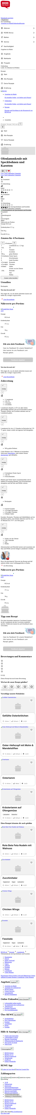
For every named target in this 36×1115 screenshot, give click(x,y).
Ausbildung (8, 1024)
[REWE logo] (4, 91)
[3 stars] (18, 687)
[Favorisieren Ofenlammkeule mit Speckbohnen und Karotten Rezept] (8, 171)
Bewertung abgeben (7, 690)
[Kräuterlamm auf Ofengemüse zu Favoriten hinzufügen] (31, 792)
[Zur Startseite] (7, 12)
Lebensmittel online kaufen (13, 1003)
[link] (20, 96)
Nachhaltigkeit (9, 1018)
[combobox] (10, 124)
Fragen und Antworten (11, 1036)
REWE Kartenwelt (10, 1056)
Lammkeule (20, 952)
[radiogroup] (18, 687)
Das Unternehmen (10, 1020)
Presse (6, 1025)
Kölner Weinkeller (10, 1061)
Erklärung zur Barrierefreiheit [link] (13, 1096)
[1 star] (5, 687)
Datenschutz (8, 1084)
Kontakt (7, 1027)
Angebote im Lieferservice (13, 987)
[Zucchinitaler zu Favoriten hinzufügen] (31, 862)
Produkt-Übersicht (10, 1008)
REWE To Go (9, 1054)
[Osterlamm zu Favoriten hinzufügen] (31, 762)
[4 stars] (25, 687)
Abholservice (9, 1006)
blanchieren (11, 453)
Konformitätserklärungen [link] (12, 1094)
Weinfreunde (8, 1058)
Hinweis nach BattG (11, 1091)
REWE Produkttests (11, 994)
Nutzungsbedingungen (11, 1087)
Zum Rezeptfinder (8, 299)
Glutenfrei (18, 173)
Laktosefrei (11, 173)
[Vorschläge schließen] (3, 127)
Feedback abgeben (18, 360)
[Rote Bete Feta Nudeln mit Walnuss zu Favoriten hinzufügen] (31, 830)
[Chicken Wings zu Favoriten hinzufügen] (31, 894)
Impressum (8, 1086)
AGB (6, 1082)
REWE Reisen (9, 1053)
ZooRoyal (8, 1060)
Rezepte (19, 109)
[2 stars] (11, 687)
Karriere (7, 1022)
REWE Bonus (9, 989)
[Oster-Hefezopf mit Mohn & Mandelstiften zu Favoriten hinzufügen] (31, 730)
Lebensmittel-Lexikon (11, 1037)
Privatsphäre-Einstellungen (13, 1089)
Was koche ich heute (11, 1042)
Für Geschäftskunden (11, 1010)
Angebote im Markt (11, 986)
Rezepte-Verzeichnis (11, 1039)
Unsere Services (9, 991)
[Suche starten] (20, 123)
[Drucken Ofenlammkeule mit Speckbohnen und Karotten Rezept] (3, 171)
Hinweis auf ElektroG (11, 1092)
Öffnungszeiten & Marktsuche (14, 1041)
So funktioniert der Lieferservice (14, 1005)
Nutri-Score (8, 1044)
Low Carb (4, 173)
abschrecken (4, 455)
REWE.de (4, 952)
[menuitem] (18, 28)
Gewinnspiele (9, 993)
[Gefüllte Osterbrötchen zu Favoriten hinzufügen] (31, 700)
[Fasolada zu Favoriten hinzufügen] (31, 923)
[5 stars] (31, 687)
